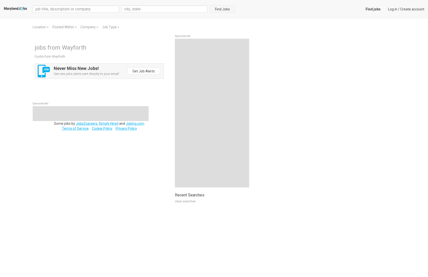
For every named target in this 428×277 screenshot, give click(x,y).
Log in (392, 9)
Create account (412, 9)
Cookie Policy (102, 128)
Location (40, 27)
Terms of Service (75, 128)
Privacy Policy (126, 128)
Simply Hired (108, 123)
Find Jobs (222, 9)
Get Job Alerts (144, 71)
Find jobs (373, 9)
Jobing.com (135, 123)
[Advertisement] (212, 113)
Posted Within (64, 27)
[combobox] (164, 9)
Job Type (109, 27)
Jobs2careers (86, 123)
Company (88, 27)
